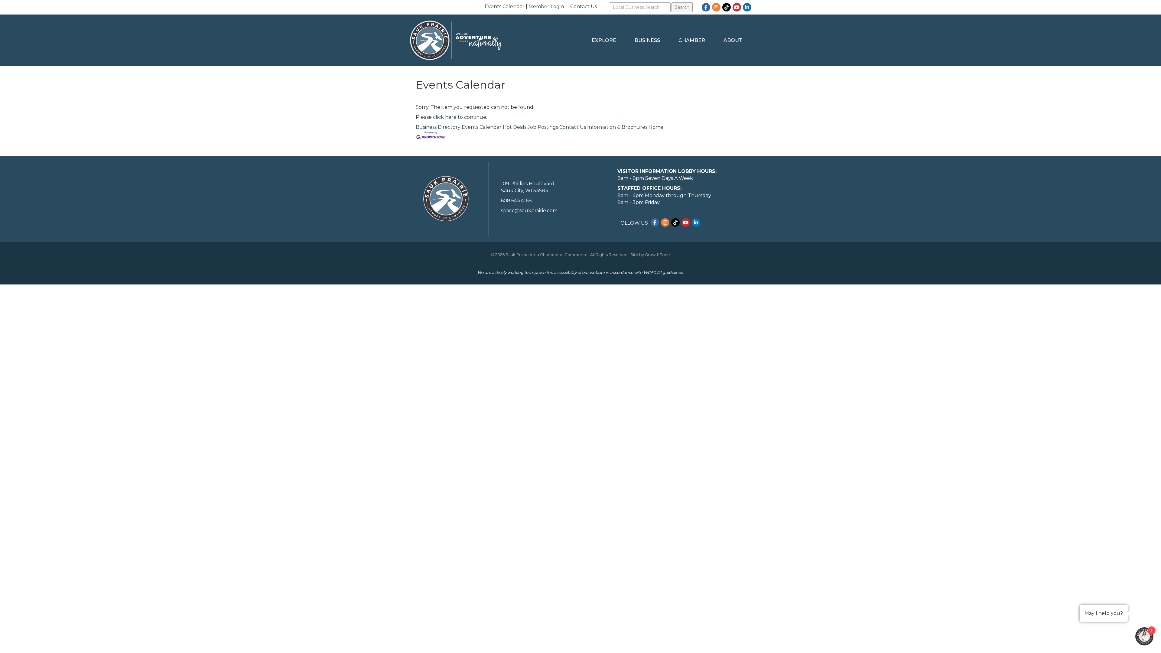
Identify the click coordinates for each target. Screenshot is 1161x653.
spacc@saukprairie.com (529, 210)
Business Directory (438, 127)
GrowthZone (657, 254)
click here (445, 117)
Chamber (691, 40)
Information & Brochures (617, 127)
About (733, 40)
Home (656, 127)
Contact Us (583, 6)
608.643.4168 (516, 200)
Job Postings (543, 127)
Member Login (546, 6)
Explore (604, 40)
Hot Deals (514, 127)
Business (647, 40)
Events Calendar (505, 6)
